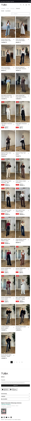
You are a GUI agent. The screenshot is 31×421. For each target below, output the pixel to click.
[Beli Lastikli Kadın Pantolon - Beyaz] (23, 285)
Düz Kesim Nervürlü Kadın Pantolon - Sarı (6, 96)
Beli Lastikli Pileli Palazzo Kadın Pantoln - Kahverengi (21, 211)
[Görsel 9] (12, 352)
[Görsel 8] (11, 150)
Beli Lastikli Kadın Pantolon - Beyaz (20, 298)
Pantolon (18, 8)
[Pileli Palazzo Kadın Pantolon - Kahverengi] (23, 169)
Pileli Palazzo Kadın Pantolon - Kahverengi (21, 181)
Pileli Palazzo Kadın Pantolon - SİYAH (6, 211)
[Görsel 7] (10, 150)
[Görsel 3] (7, 36)
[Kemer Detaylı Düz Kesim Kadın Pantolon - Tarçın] (23, 256)
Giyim (7, 8)
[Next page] (22, 362)
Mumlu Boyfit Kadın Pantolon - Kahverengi (21, 327)
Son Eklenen (8, 10)
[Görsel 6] (10, 36)
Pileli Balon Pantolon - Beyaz (6, 124)
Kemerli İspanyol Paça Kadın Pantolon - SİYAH (21, 68)
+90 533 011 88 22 (5, 404)
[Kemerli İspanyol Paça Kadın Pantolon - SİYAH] (23, 55)
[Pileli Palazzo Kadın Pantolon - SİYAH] (8, 198)
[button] (15, 393)
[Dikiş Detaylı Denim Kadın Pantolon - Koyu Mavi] (23, 227)
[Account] (23, 5)
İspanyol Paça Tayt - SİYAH (21, 153)
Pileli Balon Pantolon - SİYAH (21, 124)
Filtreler (2, 10)
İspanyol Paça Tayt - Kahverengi (6, 153)
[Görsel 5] (9, 36)
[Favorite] (14, 17)
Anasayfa (3, 8)
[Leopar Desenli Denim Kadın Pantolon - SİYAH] (8, 314)
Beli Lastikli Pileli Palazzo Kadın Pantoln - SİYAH (5, 240)
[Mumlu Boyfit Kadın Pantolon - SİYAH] (8, 343)
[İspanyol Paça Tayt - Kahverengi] (8, 141)
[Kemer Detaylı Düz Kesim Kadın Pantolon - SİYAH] (8, 256)
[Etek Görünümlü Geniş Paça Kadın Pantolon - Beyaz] (23, 27)
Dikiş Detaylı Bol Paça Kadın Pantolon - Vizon (21, 96)
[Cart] (26, 5)
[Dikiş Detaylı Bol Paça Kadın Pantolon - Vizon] (23, 83)
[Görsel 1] (5, 36)
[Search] (21, 5)
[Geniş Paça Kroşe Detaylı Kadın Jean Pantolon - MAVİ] (8, 27)
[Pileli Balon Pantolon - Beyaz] (8, 111)
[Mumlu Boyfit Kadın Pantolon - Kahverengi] (23, 314)
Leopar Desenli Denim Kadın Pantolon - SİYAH (5, 327)
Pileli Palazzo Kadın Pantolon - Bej (6, 181)
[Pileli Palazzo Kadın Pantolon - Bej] (8, 169)
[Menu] (29, 5)
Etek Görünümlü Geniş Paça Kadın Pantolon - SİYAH (5, 68)
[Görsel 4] (8, 36)
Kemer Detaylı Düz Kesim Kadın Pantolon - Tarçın (21, 269)
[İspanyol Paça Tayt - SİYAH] (23, 141)
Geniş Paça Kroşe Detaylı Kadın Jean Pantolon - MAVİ (6, 39)
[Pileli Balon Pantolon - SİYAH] (23, 111)
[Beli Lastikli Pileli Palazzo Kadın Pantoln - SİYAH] (8, 227)
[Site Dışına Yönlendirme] (2, 417)
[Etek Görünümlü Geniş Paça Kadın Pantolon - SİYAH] (8, 55)
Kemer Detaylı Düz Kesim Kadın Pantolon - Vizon (6, 298)
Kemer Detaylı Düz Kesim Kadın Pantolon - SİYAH (6, 269)
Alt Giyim (13, 8)
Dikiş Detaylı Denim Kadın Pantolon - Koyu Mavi (21, 240)
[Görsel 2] (6, 36)
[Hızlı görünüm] (13, 39)
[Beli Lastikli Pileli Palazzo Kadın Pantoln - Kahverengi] (23, 198)
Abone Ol (15, 385)
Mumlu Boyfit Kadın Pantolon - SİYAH (6, 355)
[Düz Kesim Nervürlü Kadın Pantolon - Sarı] (8, 83)
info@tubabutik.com (6, 407)
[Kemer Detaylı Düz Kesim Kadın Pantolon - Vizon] (8, 285)
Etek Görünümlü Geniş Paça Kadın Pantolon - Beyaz (20, 39)
